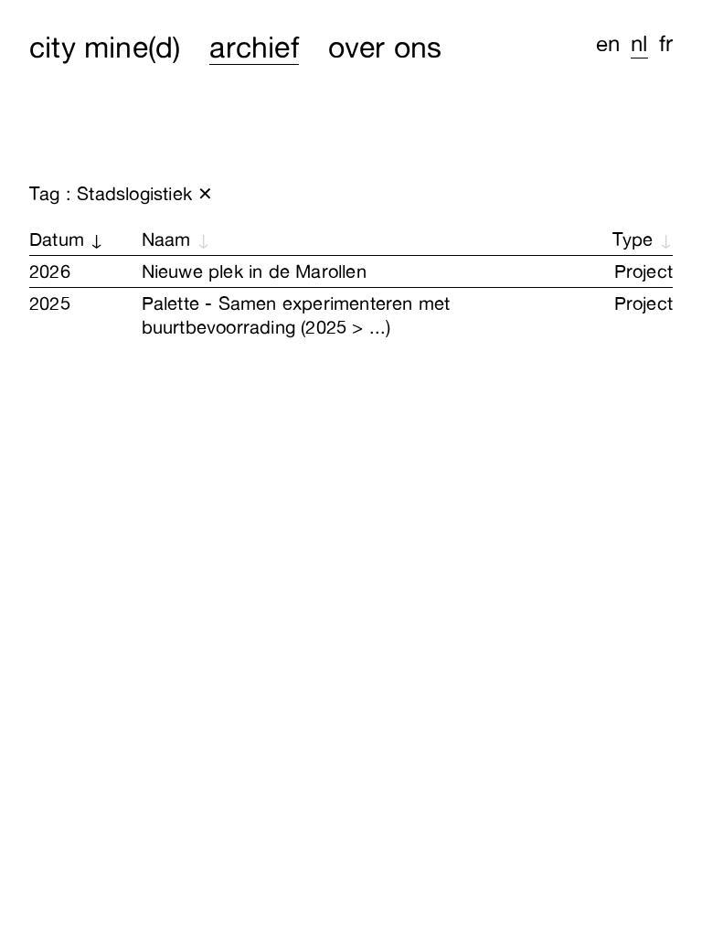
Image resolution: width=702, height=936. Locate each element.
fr (666, 43)
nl (639, 43)
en (608, 43)
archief (253, 46)
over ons (385, 46)
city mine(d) (104, 46)
